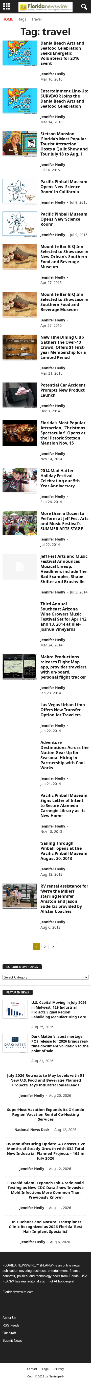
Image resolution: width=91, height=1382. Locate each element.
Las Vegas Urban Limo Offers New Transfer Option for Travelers (62, 710)
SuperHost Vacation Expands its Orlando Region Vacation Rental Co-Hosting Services (45, 1114)
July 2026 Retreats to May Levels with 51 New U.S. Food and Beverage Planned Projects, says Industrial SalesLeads (45, 1080)
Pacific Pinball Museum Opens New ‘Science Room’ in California (63, 187)
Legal (45, 1369)
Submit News (12, 1340)
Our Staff (9, 1333)
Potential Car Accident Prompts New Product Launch (62, 390)
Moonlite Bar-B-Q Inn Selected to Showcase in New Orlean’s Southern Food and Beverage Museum (64, 257)
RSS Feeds (11, 1325)
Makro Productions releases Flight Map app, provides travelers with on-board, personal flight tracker (63, 667)
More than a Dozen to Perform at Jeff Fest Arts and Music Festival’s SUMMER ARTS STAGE (64, 521)
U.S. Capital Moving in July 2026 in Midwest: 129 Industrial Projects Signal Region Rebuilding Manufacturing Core (58, 1009)
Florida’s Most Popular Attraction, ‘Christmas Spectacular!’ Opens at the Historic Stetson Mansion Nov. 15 (62, 433)
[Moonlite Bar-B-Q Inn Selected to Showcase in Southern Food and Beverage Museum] (20, 305)
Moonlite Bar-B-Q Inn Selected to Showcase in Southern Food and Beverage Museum (64, 302)
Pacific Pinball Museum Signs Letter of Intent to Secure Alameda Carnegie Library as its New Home (63, 805)
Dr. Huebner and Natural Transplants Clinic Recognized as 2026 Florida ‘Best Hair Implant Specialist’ (45, 1226)
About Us (9, 1318)
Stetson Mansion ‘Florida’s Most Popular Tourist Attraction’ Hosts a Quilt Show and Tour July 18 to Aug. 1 (64, 144)
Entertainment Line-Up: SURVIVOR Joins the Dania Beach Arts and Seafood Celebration (64, 98)
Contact (32, 1369)
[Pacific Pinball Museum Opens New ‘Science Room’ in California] (20, 192)
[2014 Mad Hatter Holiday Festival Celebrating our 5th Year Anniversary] (20, 481)
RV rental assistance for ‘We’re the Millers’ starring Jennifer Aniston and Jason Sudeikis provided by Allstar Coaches (64, 898)
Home (8, 19)
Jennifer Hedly (52, 73)
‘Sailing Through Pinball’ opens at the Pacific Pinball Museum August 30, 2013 (63, 850)
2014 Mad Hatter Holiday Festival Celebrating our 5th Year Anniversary (60, 478)
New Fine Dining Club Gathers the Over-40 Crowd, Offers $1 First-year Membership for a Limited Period (63, 347)
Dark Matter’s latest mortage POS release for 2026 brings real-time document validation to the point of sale (59, 1043)
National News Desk (32, 1129)
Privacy (59, 1369)
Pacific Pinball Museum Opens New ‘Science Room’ (63, 219)
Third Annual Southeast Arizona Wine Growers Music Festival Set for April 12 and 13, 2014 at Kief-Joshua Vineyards (63, 616)
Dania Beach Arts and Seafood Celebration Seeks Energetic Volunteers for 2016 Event (62, 53)
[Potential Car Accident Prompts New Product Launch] (20, 395)
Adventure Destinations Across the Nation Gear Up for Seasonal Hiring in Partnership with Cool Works (64, 755)
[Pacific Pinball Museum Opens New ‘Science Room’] (20, 224)
